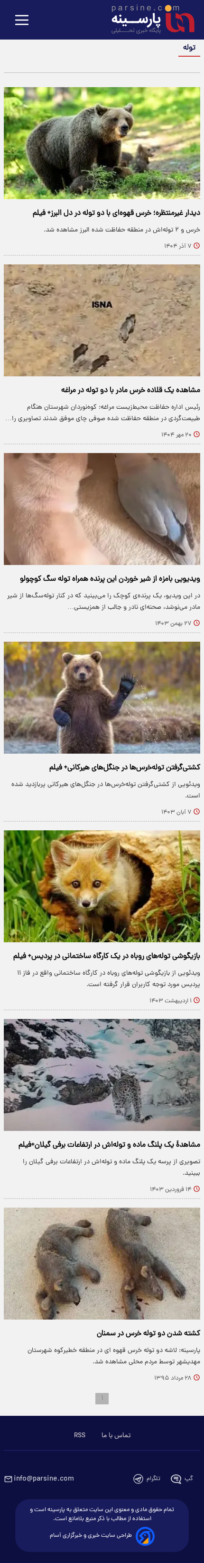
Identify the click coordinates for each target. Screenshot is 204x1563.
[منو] (22, 20)
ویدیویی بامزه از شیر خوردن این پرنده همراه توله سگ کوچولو (110, 579)
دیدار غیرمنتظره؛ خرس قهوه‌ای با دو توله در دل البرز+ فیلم (116, 213)
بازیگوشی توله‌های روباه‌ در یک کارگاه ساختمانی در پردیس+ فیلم (106, 956)
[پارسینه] (148, 20)
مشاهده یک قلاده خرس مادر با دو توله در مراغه (130, 390)
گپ (189, 1478)
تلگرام (153, 1478)
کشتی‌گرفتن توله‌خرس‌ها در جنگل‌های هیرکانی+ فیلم (124, 768)
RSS (79, 1436)
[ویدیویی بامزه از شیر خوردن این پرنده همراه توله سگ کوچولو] (102, 509)
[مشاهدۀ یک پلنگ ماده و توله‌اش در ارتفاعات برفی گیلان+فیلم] (102, 1075)
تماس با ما (116, 1436)
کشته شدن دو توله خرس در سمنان (148, 1334)
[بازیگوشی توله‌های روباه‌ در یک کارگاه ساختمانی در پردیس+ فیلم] (102, 886)
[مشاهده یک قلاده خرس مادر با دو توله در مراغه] (102, 320)
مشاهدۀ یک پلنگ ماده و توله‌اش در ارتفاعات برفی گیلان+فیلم (109, 1145)
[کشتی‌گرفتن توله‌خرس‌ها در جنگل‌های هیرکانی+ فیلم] (102, 698)
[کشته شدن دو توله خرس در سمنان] (102, 1264)
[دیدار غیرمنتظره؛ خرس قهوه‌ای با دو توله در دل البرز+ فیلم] (102, 143)
